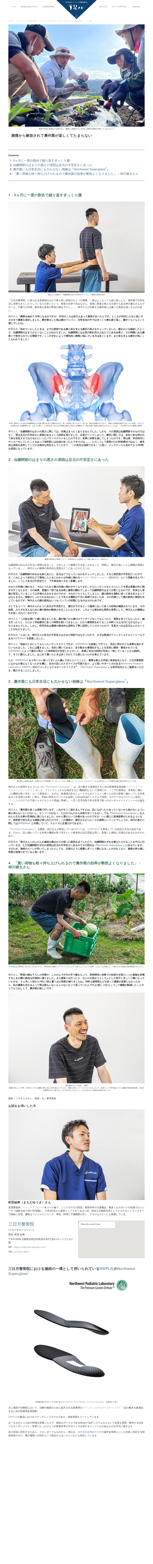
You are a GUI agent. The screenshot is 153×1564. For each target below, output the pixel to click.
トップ (15, 8)
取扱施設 (141, 8)
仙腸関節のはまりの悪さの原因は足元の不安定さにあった (53, 165)
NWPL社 (128, 797)
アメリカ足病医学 (17, 800)
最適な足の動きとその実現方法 (53, 8)
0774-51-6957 (21, 1251)
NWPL (26, 667)
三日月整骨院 (68, 1207)
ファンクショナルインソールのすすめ (125, 8)
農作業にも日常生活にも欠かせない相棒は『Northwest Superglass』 (61, 169)
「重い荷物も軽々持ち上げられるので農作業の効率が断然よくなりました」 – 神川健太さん (75, 173)
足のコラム (106, 8)
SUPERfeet (19, 638)
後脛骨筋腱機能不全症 (90, 1432)
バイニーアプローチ (33, 1207)
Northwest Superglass (95, 667)
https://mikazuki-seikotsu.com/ (30, 1247)
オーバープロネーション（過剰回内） (100, 577)
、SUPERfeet (21, 660)
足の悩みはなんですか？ (37, 8)
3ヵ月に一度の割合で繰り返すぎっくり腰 (41, 160)
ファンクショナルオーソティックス (102, 1407)
